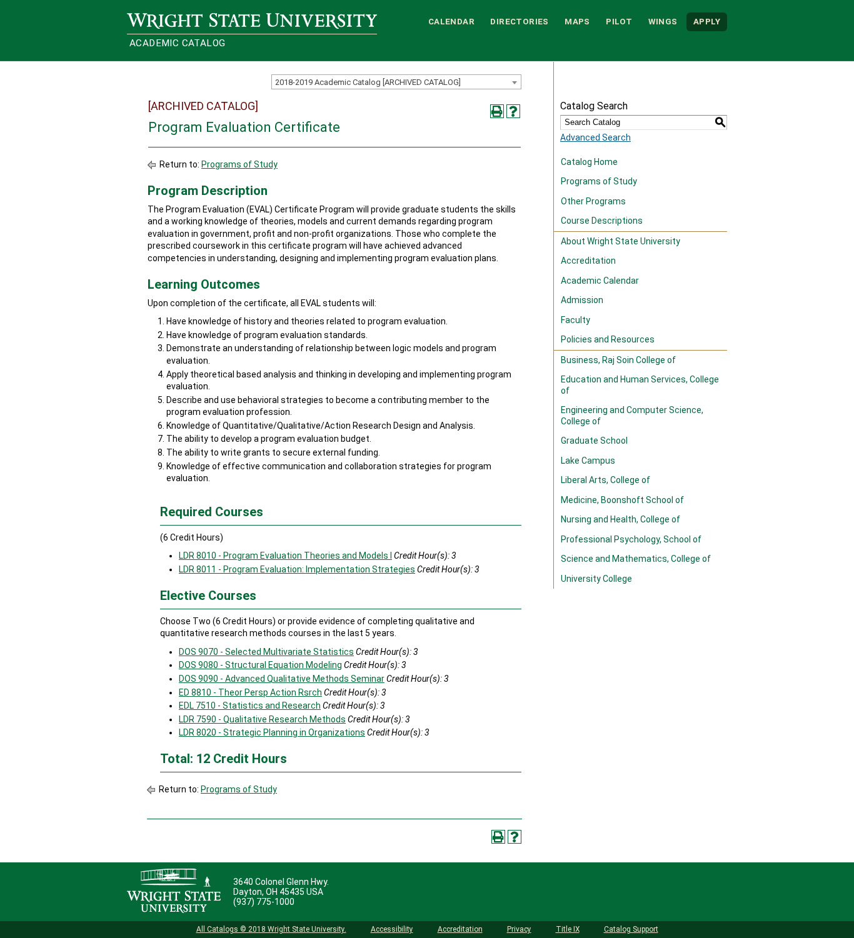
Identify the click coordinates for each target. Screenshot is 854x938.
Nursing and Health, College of (620, 519)
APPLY (706, 21)
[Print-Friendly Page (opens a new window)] (497, 111)
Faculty (575, 320)
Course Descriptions (602, 221)
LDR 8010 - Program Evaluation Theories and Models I (285, 556)
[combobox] (396, 81)
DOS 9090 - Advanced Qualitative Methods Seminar (281, 679)
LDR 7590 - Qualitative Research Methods (262, 719)
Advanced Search (595, 137)
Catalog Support (631, 929)
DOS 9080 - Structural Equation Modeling (260, 665)
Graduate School (594, 441)
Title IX (568, 929)
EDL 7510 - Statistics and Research (250, 706)
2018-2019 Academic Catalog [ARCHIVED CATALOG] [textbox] (368, 82)
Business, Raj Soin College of (618, 360)
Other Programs (593, 201)
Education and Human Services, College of (640, 385)
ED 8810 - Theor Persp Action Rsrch (250, 692)
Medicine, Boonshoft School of (622, 500)
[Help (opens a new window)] (513, 111)
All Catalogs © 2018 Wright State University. (271, 929)
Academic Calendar (600, 281)
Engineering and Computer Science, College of (632, 415)
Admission (582, 300)
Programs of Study (239, 164)
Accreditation (588, 261)
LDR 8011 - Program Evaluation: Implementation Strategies (297, 569)
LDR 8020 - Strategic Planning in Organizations (272, 732)
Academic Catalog (177, 43)
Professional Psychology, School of (631, 539)
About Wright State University (620, 241)
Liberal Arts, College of (605, 480)
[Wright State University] (174, 892)
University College (596, 579)
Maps (577, 21)
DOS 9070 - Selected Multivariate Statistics (266, 652)
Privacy (519, 929)
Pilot (619, 21)
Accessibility (392, 929)
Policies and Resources (608, 339)
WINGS (663, 21)
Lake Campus (588, 461)
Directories (519, 21)
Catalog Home (589, 162)
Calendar (451, 21)
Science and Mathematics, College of (636, 559)
